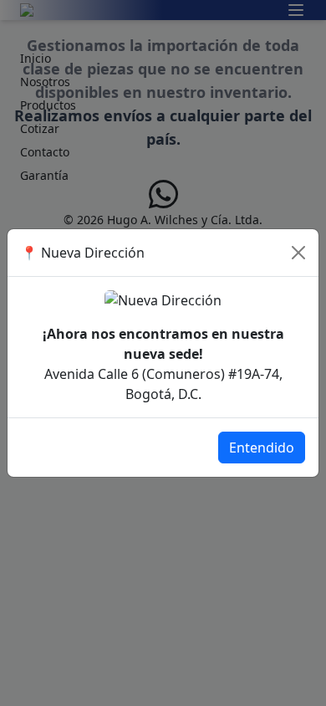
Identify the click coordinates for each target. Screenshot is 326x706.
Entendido (261, 447)
